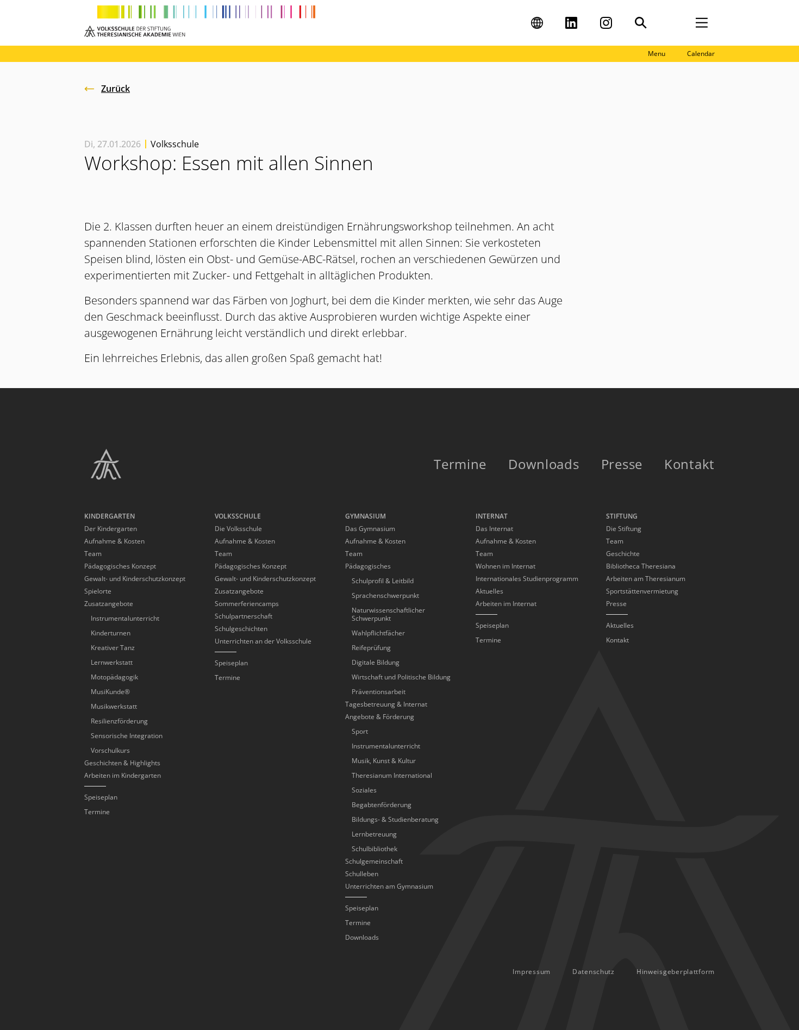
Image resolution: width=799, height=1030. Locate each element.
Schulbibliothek (374, 849)
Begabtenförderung (381, 805)
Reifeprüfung (371, 648)
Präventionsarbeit (378, 692)
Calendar (701, 53)
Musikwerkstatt (114, 706)
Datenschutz (593, 971)
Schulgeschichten (241, 629)
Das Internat (494, 529)
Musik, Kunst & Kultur (384, 761)
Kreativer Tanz (113, 648)
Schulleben (361, 874)
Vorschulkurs (110, 750)
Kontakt (689, 464)
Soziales (364, 790)
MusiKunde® (110, 692)
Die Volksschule (238, 529)
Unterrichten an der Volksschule (263, 641)
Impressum (531, 971)
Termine (460, 464)
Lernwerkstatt (112, 662)
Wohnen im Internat (505, 566)
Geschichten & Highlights (122, 763)
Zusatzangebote (239, 591)
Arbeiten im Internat (506, 604)
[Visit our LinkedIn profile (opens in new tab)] (571, 23)
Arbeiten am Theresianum (645, 579)
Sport (360, 731)
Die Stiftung (623, 529)
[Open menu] (702, 23)
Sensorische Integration (127, 736)
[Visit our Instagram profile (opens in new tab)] (606, 23)
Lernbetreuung (374, 834)
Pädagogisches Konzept (120, 566)
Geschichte (623, 554)
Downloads (543, 464)
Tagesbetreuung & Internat (386, 704)
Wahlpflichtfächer (378, 633)
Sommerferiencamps (247, 604)
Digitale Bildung (376, 662)
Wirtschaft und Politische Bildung (401, 677)
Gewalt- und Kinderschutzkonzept (134, 579)
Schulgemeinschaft (374, 861)
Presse (621, 464)
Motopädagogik (114, 677)
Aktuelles (489, 591)
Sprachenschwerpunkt (385, 595)
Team (93, 554)
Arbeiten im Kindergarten (122, 775)
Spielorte (97, 591)
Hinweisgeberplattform (675, 971)
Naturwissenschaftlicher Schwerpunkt (388, 614)
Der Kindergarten (110, 529)
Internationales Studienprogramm (527, 579)
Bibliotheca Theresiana (641, 566)
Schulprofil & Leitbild (383, 581)
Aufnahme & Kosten (114, 541)
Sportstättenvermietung (642, 591)
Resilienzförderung (119, 721)
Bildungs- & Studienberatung (395, 819)
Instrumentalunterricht (125, 618)
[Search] (641, 23)
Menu (656, 53)
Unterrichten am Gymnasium (389, 886)
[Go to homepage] (199, 22)
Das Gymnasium (370, 529)
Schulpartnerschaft (243, 616)
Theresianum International (392, 775)
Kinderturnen (110, 633)
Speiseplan (100, 797)
